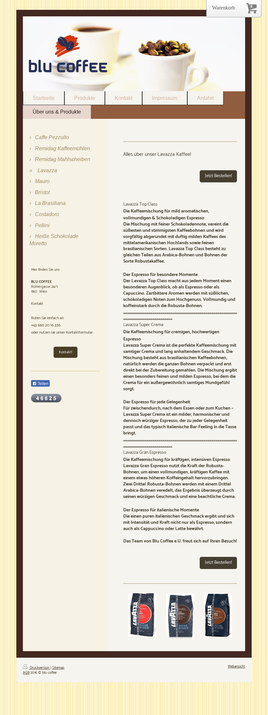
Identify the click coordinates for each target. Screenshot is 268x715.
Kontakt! (65, 352)
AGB (26, 673)
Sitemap (58, 668)
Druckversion (39, 668)
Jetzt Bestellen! (218, 176)
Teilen (42, 383)
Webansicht (236, 666)
